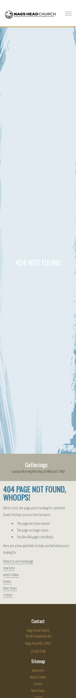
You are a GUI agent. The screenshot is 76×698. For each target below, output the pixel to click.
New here (38, 670)
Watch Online (38, 677)
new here (9, 567)
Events (7, 581)
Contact (7, 594)
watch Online (11, 574)
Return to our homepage (18, 561)
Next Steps (10, 588)
